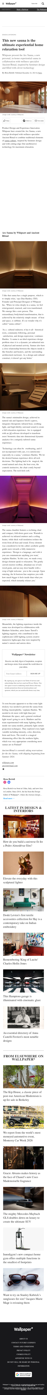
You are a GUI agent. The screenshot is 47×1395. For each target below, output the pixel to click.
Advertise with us (23, 1358)
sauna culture (10, 140)
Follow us (29, 121)
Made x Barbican (22, 9)
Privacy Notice (33, 683)
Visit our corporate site (28, 1385)
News (40, 73)
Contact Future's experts (23, 1342)
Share (7, 121)
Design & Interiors (9, 34)
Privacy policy (23, 1350)
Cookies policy (23, 1354)
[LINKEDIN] (9, 782)
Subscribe (34, 3)
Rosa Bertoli (9, 72)
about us (23, 1339)
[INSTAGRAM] (5, 782)
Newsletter (41, 121)
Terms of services (31, 680)
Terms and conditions (23, 1346)
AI (10, 433)
